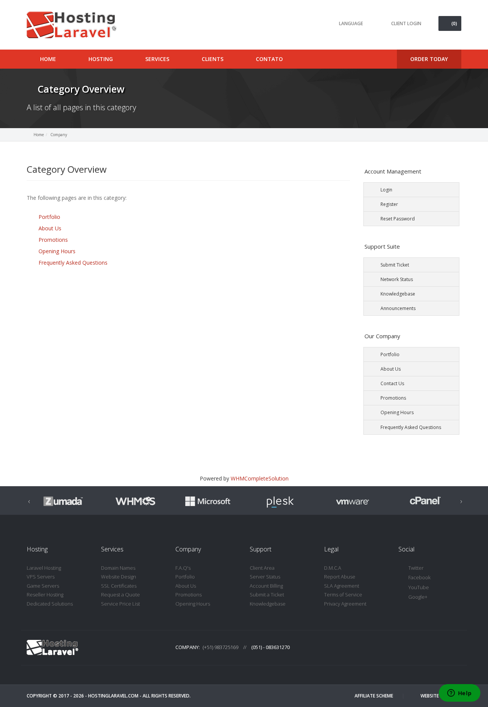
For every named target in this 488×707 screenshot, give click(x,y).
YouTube (418, 587)
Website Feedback (441, 696)
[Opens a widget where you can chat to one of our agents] (459, 693)
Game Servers (43, 585)
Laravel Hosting (44, 567)
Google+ (417, 596)
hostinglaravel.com (113, 696)
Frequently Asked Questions (73, 262)
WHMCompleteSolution (260, 478)
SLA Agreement (341, 585)
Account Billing (266, 585)
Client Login (406, 23)
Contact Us (392, 383)
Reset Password (397, 218)
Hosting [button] (101, 59)
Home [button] (49, 59)
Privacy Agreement (345, 603)
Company (58, 134)
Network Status (396, 279)
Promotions (53, 239)
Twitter (416, 567)
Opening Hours (57, 251)
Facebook (419, 577)
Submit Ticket (394, 265)
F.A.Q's (183, 567)
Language (351, 23)
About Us (50, 228)
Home (39, 134)
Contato (269, 59)
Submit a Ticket (267, 594)
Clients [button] (213, 59)
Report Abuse (339, 576)
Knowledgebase (397, 294)
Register (389, 204)
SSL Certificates (118, 585)
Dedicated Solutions (50, 603)
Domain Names (118, 567)
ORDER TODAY (429, 59)
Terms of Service (343, 594)
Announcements (398, 308)
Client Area (262, 567)
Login (386, 189)
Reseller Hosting (45, 594)
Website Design (118, 576)
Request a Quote (120, 594)
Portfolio (49, 216)
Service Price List (120, 603)
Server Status (265, 576)
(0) (454, 23)
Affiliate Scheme (374, 696)
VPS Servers (41, 576)
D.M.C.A (332, 567)
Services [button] (158, 59)
